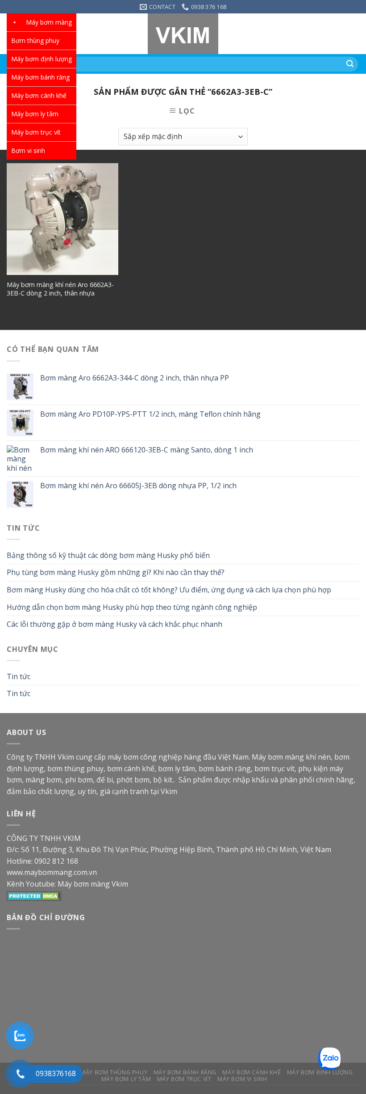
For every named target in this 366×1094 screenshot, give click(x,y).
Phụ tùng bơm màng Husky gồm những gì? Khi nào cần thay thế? (116, 572)
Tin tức (18, 676)
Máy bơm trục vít (36, 132)
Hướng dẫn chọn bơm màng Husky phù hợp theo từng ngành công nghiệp (132, 607)
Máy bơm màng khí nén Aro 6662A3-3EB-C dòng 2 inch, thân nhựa (60, 289)
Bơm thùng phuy (35, 40)
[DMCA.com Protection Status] (34, 895)
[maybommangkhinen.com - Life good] (183, 33)
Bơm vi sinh (28, 150)
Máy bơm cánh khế (39, 95)
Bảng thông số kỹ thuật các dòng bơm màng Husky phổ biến (108, 555)
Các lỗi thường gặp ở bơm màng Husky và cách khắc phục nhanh (114, 624)
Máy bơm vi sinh (242, 1079)
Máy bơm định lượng (41, 59)
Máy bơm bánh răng (40, 77)
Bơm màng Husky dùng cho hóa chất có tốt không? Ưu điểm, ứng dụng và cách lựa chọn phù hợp (169, 590)
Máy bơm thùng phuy (113, 1072)
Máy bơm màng (49, 22)
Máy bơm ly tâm (34, 114)
